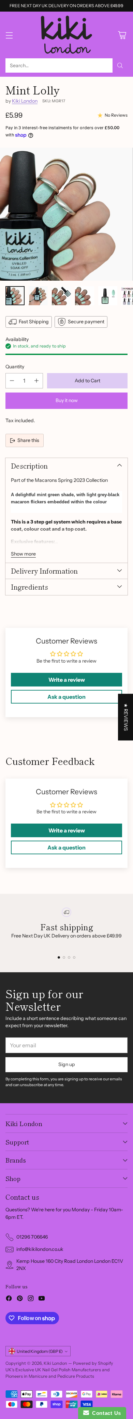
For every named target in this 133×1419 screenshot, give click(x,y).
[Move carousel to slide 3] (69, 957)
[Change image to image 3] (61, 295)
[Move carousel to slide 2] (64, 957)
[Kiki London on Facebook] (9, 1299)
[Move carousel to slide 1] (59, 957)
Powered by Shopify (93, 1363)
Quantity (14, 367)
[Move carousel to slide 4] (74, 957)
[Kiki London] (66, 35)
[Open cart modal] (122, 35)
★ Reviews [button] (126, 717)
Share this (28, 440)
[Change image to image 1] (15, 295)
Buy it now (67, 400)
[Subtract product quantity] (12, 380)
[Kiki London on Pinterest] (20, 1299)
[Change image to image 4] (84, 295)
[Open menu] (9, 35)
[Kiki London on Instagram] (31, 1299)
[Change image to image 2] (38, 295)
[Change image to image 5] (107, 295)
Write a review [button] (66, 679)
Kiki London (25, 101)
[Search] (120, 65)
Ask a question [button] (66, 696)
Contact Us (105, 1413)
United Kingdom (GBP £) (40, 1351)
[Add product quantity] (36, 380)
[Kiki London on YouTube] (42, 1299)
